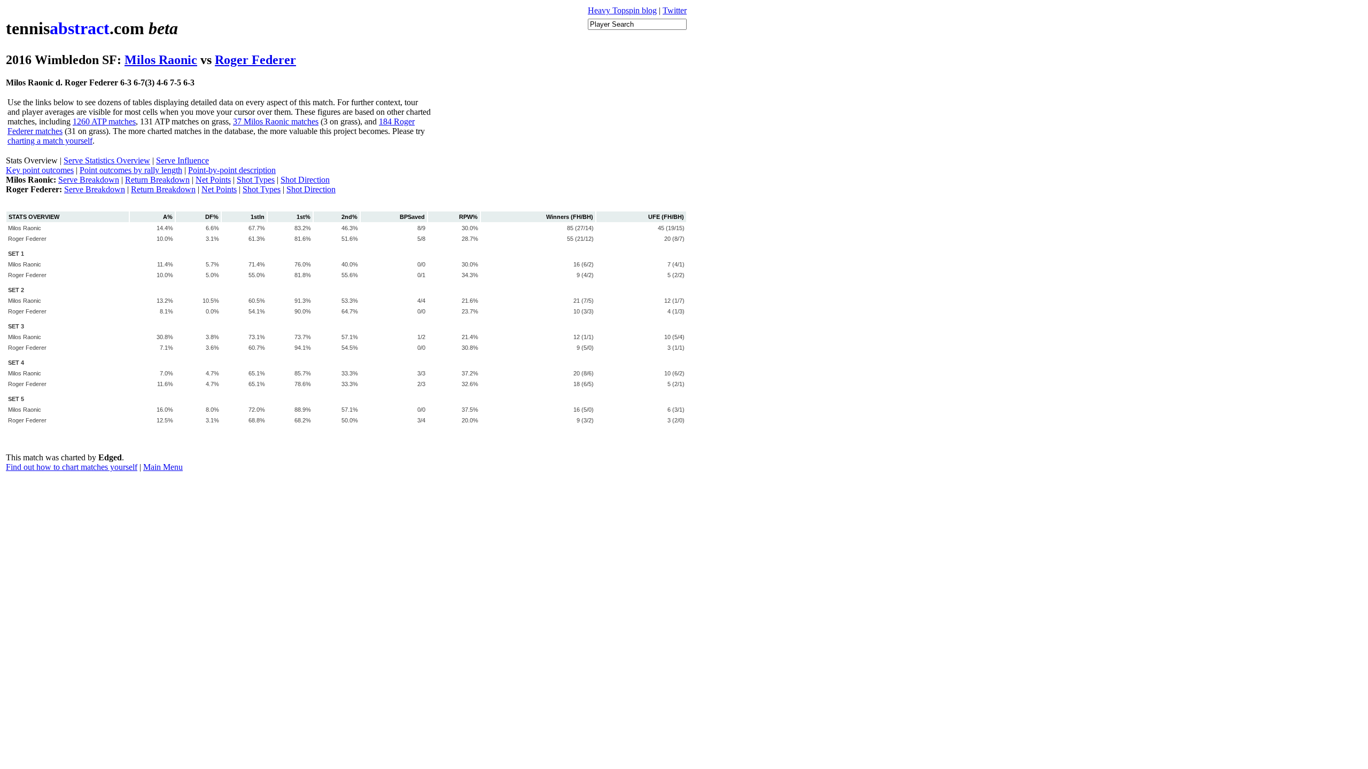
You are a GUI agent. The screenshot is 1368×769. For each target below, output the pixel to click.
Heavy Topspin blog (622, 10)
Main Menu (163, 467)
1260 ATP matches (104, 121)
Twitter (675, 10)
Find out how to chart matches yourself (71, 467)
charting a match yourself (49, 140)
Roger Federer (255, 60)
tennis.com (92, 28)
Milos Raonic (161, 60)
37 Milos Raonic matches (275, 121)
